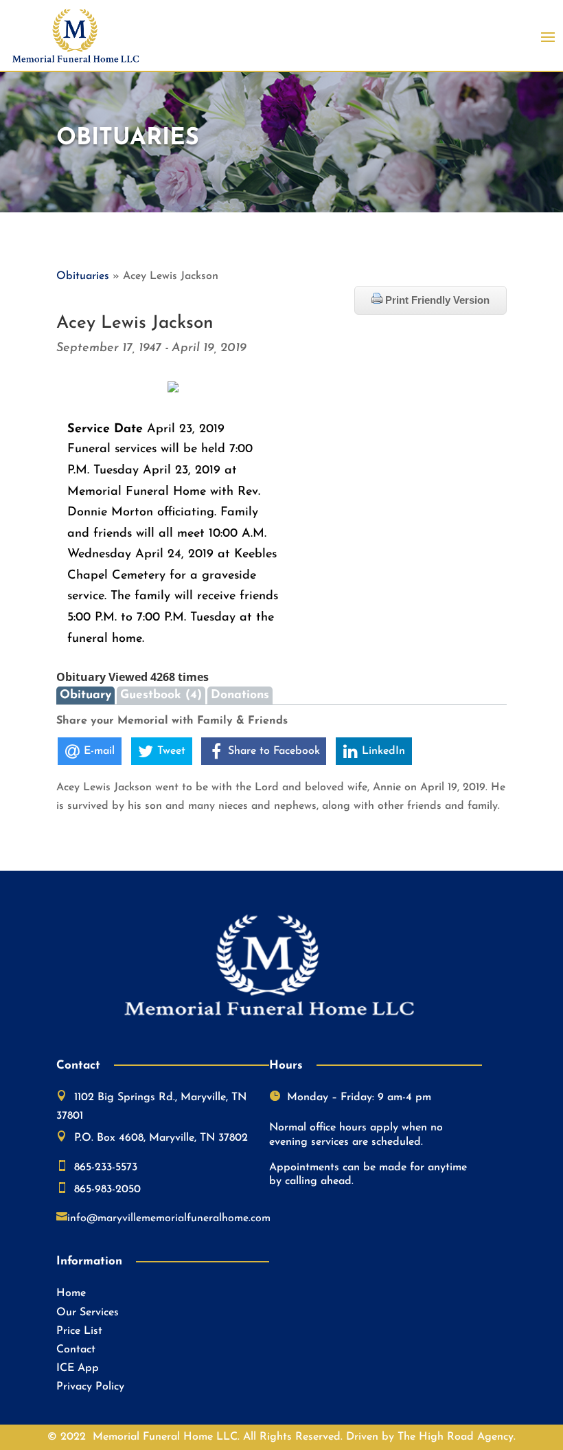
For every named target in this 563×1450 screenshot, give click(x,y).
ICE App (77, 1368)
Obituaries (82, 276)
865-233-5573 (105, 1167)
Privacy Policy (90, 1386)
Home (71, 1293)
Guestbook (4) (161, 695)
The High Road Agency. (457, 1436)
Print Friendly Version (436, 300)
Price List (79, 1331)
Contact (75, 1349)
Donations (240, 695)
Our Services (87, 1312)
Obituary (85, 695)
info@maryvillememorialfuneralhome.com (169, 1218)
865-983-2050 (107, 1189)
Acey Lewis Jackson (135, 323)
